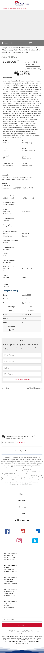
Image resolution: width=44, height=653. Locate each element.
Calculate (21, 442)
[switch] (30, 43)
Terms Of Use (14, 630)
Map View (29, 388)
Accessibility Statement (15, 632)
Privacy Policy (28, 630)
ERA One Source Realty (10, 553)
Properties (22, 500)
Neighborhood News (22, 520)
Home (22, 494)
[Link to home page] (22, 3)
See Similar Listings (33, 68)
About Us (22, 507)
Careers (22, 513)
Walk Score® (25, 451)
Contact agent (7, 43)
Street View (38, 388)
